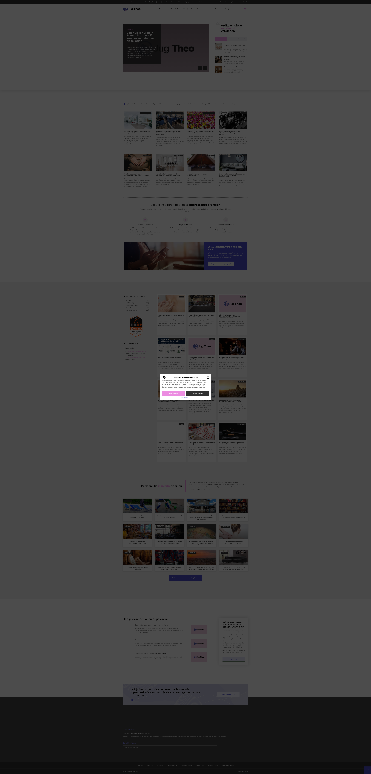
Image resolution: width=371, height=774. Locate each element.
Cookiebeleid (184, 397)
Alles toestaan (173, 393)
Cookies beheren (197, 393)
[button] (208, 378)
